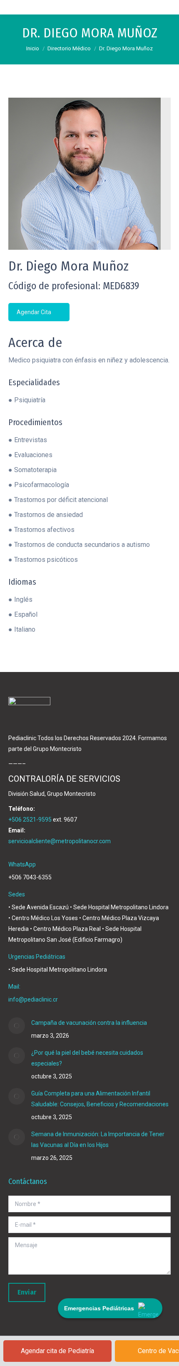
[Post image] (16, 1025)
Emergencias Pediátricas (99, 1308)
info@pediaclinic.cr (33, 999)
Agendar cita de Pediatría (57, 1351)
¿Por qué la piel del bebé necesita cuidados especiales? (87, 1058)
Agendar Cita (34, 312)
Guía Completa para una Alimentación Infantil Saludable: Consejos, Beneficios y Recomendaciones (100, 1099)
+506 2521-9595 (30, 819)
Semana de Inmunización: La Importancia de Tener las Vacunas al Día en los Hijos (97, 1139)
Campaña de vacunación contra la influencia (89, 1022)
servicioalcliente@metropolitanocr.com (59, 841)
